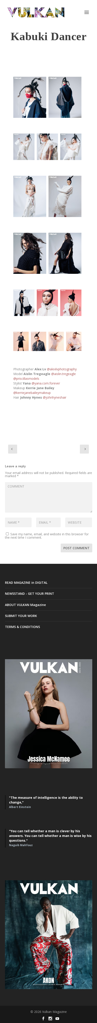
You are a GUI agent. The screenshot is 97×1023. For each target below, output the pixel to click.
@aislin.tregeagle (63, 374)
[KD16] (38, 341)
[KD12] (24, 303)
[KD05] (47, 147)
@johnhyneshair (54, 397)
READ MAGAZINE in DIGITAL (26, 582)
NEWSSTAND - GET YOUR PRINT (29, 593)
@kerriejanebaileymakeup (32, 393)
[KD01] (29, 97)
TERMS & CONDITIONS (22, 627)
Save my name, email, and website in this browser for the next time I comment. (47, 536)
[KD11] (64, 196)
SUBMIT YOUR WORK (21, 616)
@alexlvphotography (62, 369)
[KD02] (64, 97)
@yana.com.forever (46, 383)
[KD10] (73, 341)
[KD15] (21, 341)
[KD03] (24, 147)
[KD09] (56, 341)
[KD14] (70, 303)
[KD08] (64, 253)
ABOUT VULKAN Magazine (25, 605)
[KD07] (29, 253)
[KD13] (47, 303)
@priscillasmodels (26, 378)
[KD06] (70, 147)
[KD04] (29, 196)
